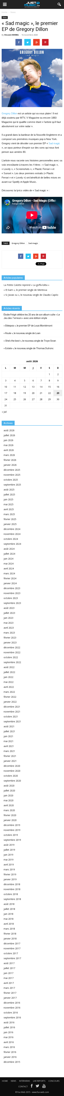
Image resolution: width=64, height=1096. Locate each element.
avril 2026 (9, 450)
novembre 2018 (12, 889)
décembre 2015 (12, 1061)
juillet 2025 (9, 494)
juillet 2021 (9, 731)
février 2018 (10, 933)
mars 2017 (9, 987)
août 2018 (9, 904)
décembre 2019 (12, 825)
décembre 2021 (12, 706)
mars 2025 (9, 514)
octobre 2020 (11, 775)
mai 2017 (8, 978)
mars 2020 (9, 810)
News (5, 17)
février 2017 (10, 992)
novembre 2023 (12, 593)
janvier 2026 (10, 464)
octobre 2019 (11, 834)
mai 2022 (8, 682)
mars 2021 (9, 751)
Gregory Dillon (10, 113)
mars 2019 (9, 869)
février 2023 (10, 637)
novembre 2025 (12, 474)
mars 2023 (9, 632)
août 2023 (9, 608)
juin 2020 (8, 795)
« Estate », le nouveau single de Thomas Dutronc (28, 348)
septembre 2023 (12, 603)
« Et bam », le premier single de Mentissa (25, 289)
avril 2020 (9, 805)
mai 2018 (8, 918)
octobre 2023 (11, 598)
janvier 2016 (10, 1057)
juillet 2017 (9, 968)
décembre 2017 (12, 943)
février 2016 (10, 1052)
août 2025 (9, 489)
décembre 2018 (12, 884)
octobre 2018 (11, 894)
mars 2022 (9, 691)
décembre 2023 (12, 588)
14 (41, 386)
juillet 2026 (9, 435)
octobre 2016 (11, 1012)
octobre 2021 (11, 716)
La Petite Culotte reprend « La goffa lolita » (26, 284)
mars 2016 (9, 1047)
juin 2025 (8, 499)
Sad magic (54, 143)
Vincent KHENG (11, 35)
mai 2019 (8, 859)
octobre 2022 (11, 657)
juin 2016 (8, 1032)
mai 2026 (8, 445)
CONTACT (23, 1086)
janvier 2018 (10, 938)
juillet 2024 (9, 553)
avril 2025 (9, 509)
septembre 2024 (12, 543)
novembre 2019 (12, 830)
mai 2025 (8, 504)
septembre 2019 (12, 839)
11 (14, 386)
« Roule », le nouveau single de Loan (22, 333)
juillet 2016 (9, 1027)
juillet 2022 (9, 672)
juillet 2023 (9, 612)
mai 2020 (8, 800)
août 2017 (9, 963)
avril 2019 (9, 864)
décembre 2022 (12, 647)
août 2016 (9, 1022)
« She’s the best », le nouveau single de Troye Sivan (30, 340)
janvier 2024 (10, 583)
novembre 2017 (12, 948)
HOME (5, 1081)
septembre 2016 (12, 1017)
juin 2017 (8, 973)
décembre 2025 (12, 469)
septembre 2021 (12, 721)
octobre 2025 (11, 479)
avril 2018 (9, 923)
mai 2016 (8, 1037)
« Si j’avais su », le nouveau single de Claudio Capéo (31, 294)
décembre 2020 (12, 765)
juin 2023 (8, 617)
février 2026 (10, 459)
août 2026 (9, 430)
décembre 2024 (12, 529)
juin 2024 (8, 558)
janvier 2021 (10, 760)
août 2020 (9, 785)
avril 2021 (9, 746)
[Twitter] (37, 1086)
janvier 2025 (10, 524)
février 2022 (10, 696)
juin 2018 (8, 913)
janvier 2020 (10, 820)
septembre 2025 (12, 484)
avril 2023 (9, 627)
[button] (59, 4)
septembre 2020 (12, 780)
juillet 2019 (9, 849)
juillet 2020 (9, 790)
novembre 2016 (12, 1007)
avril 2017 (9, 982)
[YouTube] (44, 1086)
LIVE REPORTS (39, 1081)
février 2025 (10, 519)
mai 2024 (8, 563)
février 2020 (10, 815)
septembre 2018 (12, 899)
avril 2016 (9, 1042)
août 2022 (9, 667)
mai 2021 (8, 741)
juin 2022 (8, 677)
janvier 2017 (10, 997)
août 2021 (9, 726)
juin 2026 (8, 440)
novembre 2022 (12, 652)
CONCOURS (53, 1081)
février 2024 (10, 578)
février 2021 (10, 756)
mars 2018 (9, 928)
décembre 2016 (12, 1002)
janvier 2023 (10, 642)
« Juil (4, 411)
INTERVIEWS (24, 1081)
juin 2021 (8, 736)
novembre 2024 (12, 534)
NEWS (13, 1081)
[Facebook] (31, 1086)
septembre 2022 (12, 662)
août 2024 (9, 548)
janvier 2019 (10, 879)
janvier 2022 (10, 701)
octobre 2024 (11, 538)
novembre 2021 (12, 711)
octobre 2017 (11, 953)
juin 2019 (8, 854)
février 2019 (10, 874)
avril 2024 (9, 568)
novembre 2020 (12, 770)
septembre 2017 (12, 958)
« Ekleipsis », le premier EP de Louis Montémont (28, 325)
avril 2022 (9, 686)
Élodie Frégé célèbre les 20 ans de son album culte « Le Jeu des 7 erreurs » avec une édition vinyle (32, 316)
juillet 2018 (9, 908)
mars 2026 (9, 455)
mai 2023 (8, 622)
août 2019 (9, 844)
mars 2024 (9, 573)
